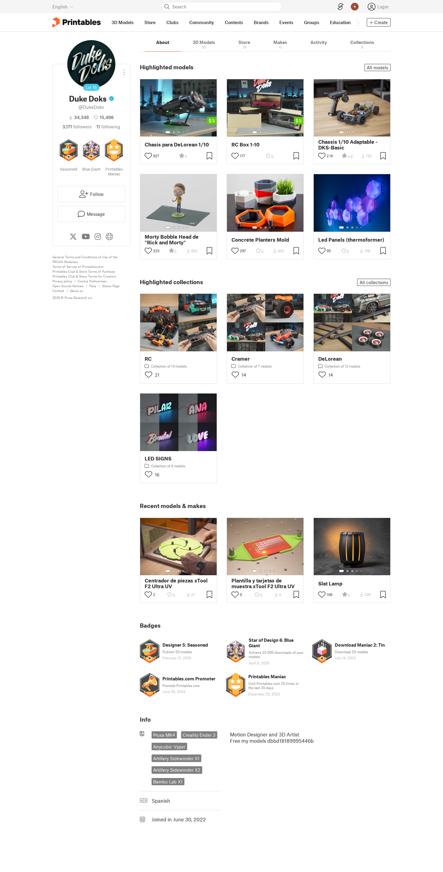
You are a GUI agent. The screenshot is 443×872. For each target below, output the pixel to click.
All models (377, 67)
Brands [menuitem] (261, 22)
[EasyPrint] (340, 7)
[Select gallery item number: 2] (174, 132)
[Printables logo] (76, 22)
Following (108, 126)
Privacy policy (62, 281)
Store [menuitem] (150, 22)
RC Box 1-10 (245, 144)
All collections (374, 282)
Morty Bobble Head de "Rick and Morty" (172, 239)
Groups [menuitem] (311, 22)
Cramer (240, 359)
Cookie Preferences (92, 281)
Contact (58, 291)
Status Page (111, 286)
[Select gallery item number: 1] (167, 132)
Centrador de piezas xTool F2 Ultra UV (176, 583)
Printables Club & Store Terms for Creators (84, 276)
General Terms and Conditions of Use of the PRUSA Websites (85, 259)
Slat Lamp (330, 583)
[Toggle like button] (148, 155)
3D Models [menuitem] (123, 22)
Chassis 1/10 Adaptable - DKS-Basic (348, 144)
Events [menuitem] (286, 22)
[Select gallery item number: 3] (179, 132)
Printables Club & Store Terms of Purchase (83, 271)
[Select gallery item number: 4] (183, 132)
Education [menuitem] (340, 22)
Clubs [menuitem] (172, 22)
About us (76, 291)
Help (92, 286)
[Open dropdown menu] (124, 70)
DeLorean (330, 359)
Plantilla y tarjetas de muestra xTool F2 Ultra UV (263, 583)
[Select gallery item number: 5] (188, 132)
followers (77, 126)
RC (148, 359)
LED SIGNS (158, 458)
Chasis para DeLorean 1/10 (177, 144)
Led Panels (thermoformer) (351, 240)
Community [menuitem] (201, 22)
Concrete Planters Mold (260, 240)
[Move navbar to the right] (358, 22)
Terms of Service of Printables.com (77, 266)
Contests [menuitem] (234, 22)
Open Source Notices (67, 286)
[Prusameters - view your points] (355, 7)
